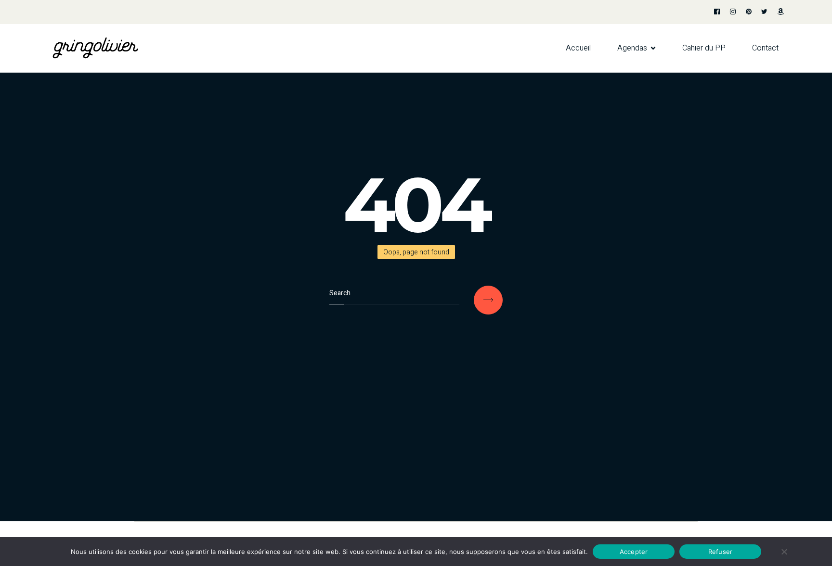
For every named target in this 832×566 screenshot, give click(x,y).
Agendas (632, 48)
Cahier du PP (704, 48)
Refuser (720, 551)
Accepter (634, 551)
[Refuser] (784, 551)
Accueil (578, 48)
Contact (765, 48)
